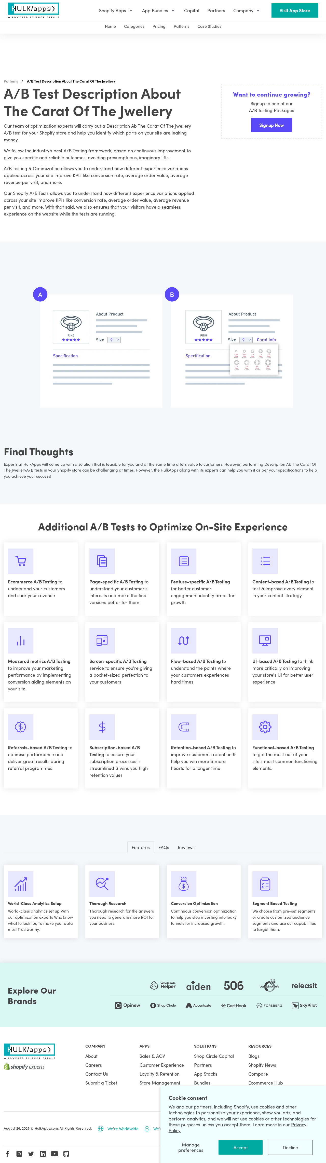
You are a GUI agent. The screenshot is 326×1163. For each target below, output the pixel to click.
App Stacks (205, 1074)
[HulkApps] (33, 10)
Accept (241, 1147)
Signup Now (271, 125)
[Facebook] (7, 1154)
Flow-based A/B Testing (196, 661)
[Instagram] (19, 1154)
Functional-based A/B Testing (283, 747)
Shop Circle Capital (214, 1056)
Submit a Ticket (101, 1082)
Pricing (159, 26)
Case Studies (209, 26)
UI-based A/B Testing (275, 661)
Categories (134, 26)
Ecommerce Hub (265, 1082)
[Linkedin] (43, 1154)
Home (110, 26)
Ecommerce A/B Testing (33, 581)
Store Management (160, 1082)
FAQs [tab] (163, 847)
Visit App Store (295, 10)
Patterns (181, 26)
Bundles (202, 1082)
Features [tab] (141, 847)
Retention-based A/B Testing (201, 747)
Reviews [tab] (186, 847)
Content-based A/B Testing (281, 581)
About (91, 1056)
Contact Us (96, 1074)
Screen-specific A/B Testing (118, 661)
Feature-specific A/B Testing (200, 581)
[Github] (66, 1154)
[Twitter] (31, 1154)
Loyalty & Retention (160, 1074)
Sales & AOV (152, 1056)
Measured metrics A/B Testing (39, 661)
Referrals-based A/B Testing (38, 747)
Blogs (254, 1056)
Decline (290, 1147)
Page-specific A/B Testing (116, 581)
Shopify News (262, 1065)
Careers (93, 1065)
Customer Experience (162, 1065)
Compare (258, 1074)
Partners (203, 1065)
